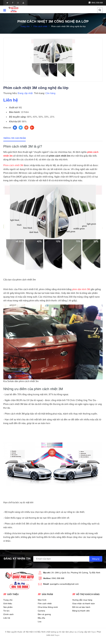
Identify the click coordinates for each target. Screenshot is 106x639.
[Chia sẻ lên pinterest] (26, 127)
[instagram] (18, 3)
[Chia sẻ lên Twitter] (21, 127)
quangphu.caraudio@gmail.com (64, 584)
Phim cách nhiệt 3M (13, 165)
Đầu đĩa (41, 618)
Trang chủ (7, 600)
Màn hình (42, 600)
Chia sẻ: (7, 127)
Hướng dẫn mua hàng (82, 600)
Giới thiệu (7, 603)
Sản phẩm (8, 607)
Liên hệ (6, 618)
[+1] (32, 127)
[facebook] (13, 3)
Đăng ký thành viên (81, 611)
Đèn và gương (44, 614)
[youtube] (23, 3)
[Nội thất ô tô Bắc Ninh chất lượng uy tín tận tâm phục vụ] (13, 9)
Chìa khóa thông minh (48, 607)
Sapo (93, 632)
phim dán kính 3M (80, 289)
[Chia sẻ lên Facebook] (15, 127)
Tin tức (6, 611)
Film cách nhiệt (45, 603)
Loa (39, 621)
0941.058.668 (97, 3)
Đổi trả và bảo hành (81, 607)
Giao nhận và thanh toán (83, 603)
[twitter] (7, 3)
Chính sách (8, 614)
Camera (41, 611)
